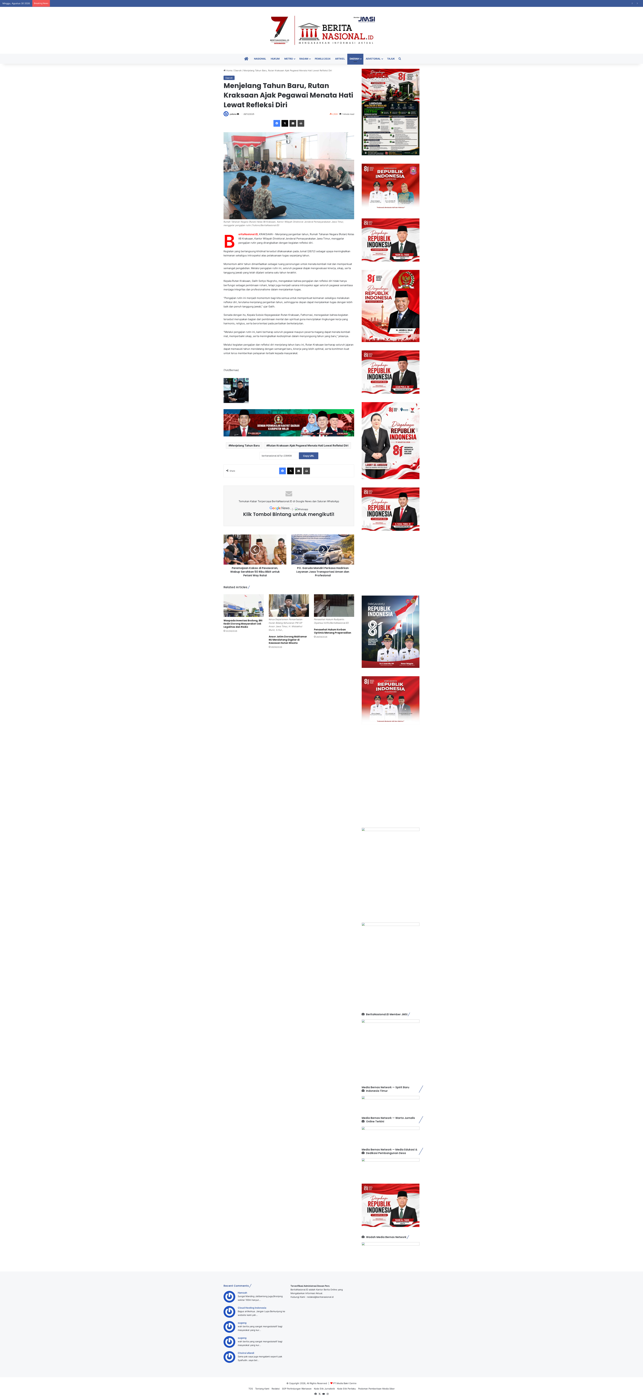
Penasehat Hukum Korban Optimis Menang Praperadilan (332, 631)
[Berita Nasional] (321, 30)
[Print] (301, 123)
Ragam (303, 58)
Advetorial (373, 58)
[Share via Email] (293, 123)
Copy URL (308, 455)
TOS (250, 1388)
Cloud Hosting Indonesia (252, 1307)
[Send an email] (238, 114)
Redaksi (276, 1388)
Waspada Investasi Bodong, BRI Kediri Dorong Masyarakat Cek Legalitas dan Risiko (243, 624)
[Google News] (280, 509)
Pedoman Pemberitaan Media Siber (376, 1388)
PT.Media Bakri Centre (344, 1383)
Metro (288, 58)
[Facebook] (276, 123)
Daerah (354, 58)
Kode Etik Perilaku (346, 1388)
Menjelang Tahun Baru (245, 445)
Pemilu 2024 (322, 58)
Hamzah (242, 1292)
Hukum (275, 58)
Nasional (260, 58)
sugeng (242, 1322)
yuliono (233, 114)
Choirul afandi (246, 1352)
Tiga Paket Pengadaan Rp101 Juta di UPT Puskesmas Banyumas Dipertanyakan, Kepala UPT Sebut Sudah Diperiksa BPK (113, 3)
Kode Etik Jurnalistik (324, 1388)
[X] (284, 123)
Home (229, 70)
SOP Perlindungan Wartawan (297, 1388)
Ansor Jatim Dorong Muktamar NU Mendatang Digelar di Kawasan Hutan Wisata (288, 640)
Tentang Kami (262, 1388)
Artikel (340, 58)
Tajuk (391, 58)
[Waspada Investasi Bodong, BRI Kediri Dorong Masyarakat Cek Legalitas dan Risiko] (244, 605)
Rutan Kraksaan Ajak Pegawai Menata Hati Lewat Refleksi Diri (308, 445)
